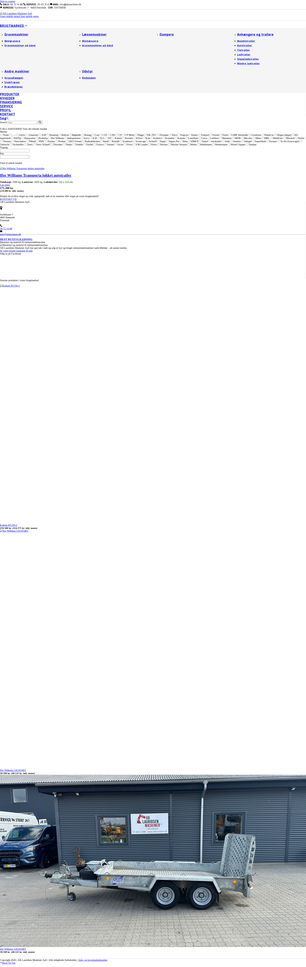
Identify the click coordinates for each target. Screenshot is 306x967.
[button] (19, 16)
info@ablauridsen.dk (10, 234)
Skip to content (7, 1)
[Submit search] (40, 122)
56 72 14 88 (6, 228)
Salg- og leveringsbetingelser (92, 960)
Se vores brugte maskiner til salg (16, 250)
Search (3, 122)
